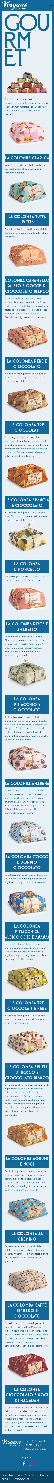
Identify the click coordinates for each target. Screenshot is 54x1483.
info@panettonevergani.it (35, 1448)
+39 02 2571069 (33, 1445)
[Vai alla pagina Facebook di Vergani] (23, 1463)
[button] (51, 5)
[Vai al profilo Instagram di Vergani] (30, 1463)
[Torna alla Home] (14, 5)
